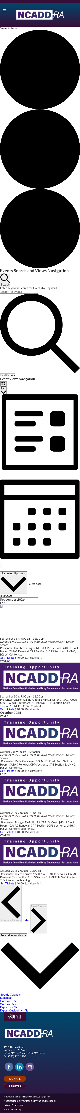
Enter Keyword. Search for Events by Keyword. (28, 288)
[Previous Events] (0, 566)
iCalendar (6, 997)
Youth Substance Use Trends (19, 748)
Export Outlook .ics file (14, 1010)
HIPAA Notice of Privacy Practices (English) (27, 1096)
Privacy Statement (14, 1105)
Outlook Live (8, 1004)
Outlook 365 (8, 1001)
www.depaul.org (13, 1109)
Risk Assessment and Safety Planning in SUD (28, 693)
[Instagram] (29, 1067)
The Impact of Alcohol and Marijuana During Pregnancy (36, 635)
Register (15, 1086)
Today (4, 569)
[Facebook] (9, 1067)
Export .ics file (8, 1007)
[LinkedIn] (19, 1067)
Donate (15, 1078)
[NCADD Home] (40, 14)
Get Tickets (7, 657)
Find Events (7, 375)
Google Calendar (10, 994)
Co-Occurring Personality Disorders (23, 867)
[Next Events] (1, 566)
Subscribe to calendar (13, 935)
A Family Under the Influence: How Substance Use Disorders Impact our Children (39, 808)
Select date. (35, 583)
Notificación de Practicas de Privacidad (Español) (30, 1100)
